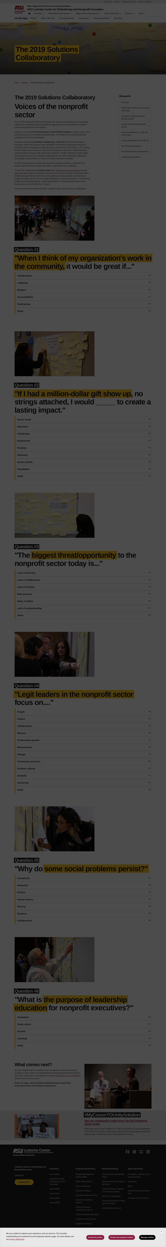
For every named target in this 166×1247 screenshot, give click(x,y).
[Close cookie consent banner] (161, 1231)
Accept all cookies (95, 1237)
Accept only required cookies (121, 1237)
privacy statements (16, 1239)
